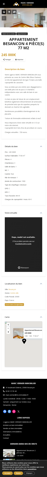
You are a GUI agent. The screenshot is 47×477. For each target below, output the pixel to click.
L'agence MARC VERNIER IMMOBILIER (17, 422)
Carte (7, 317)
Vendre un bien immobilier (12, 428)
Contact (6, 438)
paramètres (32, 469)
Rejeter (18, 473)
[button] (28, 345)
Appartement (22, 34)
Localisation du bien (13, 283)
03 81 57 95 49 (11, 391)
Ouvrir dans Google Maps (14, 304)
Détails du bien (11, 146)
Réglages (29, 473)
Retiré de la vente (9, 34)
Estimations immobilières (12, 432)
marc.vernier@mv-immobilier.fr (17, 395)
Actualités (6, 435)
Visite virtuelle (11, 213)
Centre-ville (14, 293)
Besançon (12, 289)
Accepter (7, 473)
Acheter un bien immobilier (13, 425)
